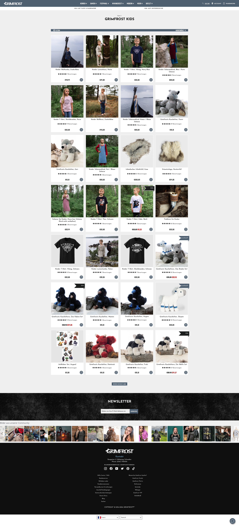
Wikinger (137, 490)
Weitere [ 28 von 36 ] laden (119, 384)
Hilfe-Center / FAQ (103, 475)
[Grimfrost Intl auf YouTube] (116, 468)
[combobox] (108, 517)
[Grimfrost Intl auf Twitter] (122, 468)
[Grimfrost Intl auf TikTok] (133, 468)
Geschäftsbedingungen (103, 490)
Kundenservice (103, 478)
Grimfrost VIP (137, 493)
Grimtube (138, 487)
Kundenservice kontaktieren (119, 464)
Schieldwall (137, 495)
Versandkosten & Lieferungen (103, 487)
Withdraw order (103, 481)
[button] (2, 433)
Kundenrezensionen (103, 484)
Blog (103, 498)
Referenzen (137, 484)
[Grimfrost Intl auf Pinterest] (128, 468)
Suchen (103, 501)
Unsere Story (103, 495)
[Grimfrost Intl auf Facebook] (111, 468)
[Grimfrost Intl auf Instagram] (105, 468)
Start (119, 15)
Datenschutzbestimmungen (103, 493)
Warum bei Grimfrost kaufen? (138, 475)
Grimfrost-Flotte (138, 481)
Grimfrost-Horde (137, 478)
